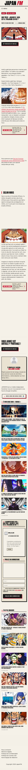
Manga (3, 13)
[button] (26, 8)
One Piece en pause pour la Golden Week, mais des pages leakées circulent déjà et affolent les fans (13, 439)
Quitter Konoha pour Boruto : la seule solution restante (12, 648)
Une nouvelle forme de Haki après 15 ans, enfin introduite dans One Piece (12, 727)
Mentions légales (6, 751)
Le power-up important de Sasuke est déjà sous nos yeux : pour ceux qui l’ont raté (13, 494)
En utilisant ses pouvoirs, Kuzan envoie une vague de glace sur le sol (13, 109)
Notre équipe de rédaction (9, 757)
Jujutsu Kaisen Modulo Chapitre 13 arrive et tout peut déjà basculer (12, 667)
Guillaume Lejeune (14, 369)
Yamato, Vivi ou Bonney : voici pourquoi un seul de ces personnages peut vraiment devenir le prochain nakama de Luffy (13, 420)
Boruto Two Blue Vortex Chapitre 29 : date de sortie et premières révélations (13, 707)
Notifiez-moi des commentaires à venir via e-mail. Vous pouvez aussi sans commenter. (14, 590)
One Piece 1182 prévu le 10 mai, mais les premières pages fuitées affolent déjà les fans (13, 476)
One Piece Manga (11, 13)
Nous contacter (6, 750)
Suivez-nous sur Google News (14, 396)
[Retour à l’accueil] (14, 3)
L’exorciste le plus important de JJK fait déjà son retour (13, 512)
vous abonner (18, 590)
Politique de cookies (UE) (9, 755)
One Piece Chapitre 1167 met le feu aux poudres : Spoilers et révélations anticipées (12, 687)
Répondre (9, 549)
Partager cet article (11, 44)
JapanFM (19, 764)
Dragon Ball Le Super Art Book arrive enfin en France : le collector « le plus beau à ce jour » (13, 457)
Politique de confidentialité (9, 753)
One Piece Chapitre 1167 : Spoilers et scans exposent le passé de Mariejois (13, 628)
